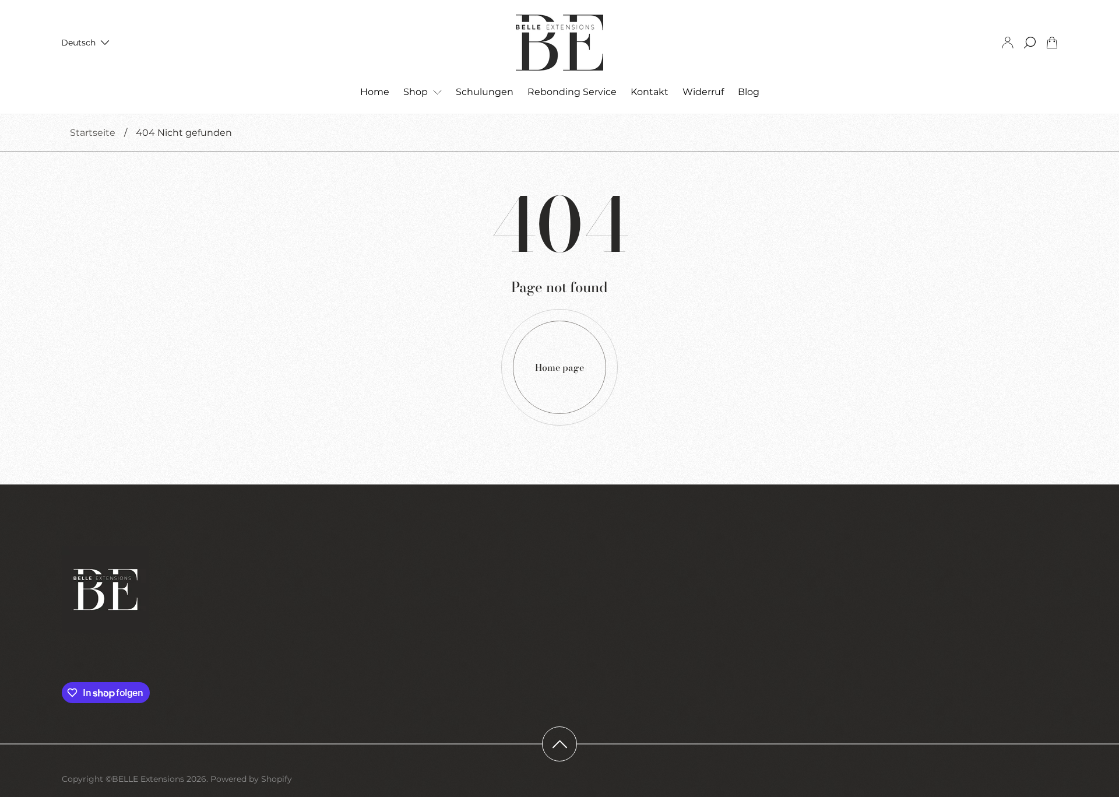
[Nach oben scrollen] (559, 743)
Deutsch (78, 42)
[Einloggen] (1008, 42)
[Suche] (1030, 42)
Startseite (92, 132)
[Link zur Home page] (105, 591)
